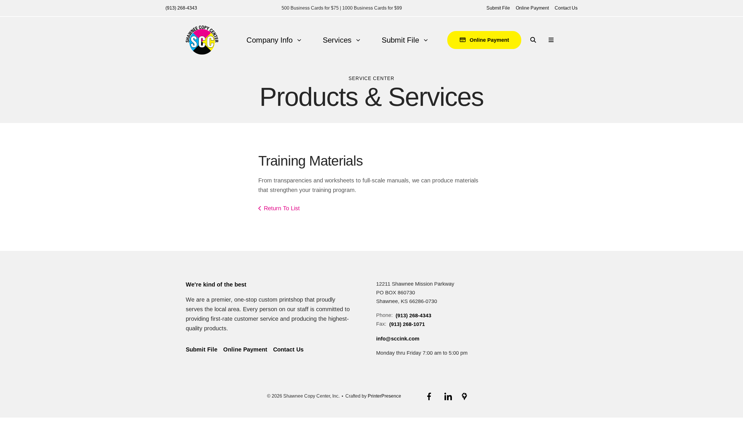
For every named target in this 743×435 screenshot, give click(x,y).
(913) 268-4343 (181, 8)
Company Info (269, 40)
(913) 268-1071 (407, 324)
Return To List (282, 208)
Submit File (498, 8)
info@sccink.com (397, 339)
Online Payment (532, 8)
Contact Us (566, 8)
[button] (533, 40)
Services (337, 40)
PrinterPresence (384, 396)
